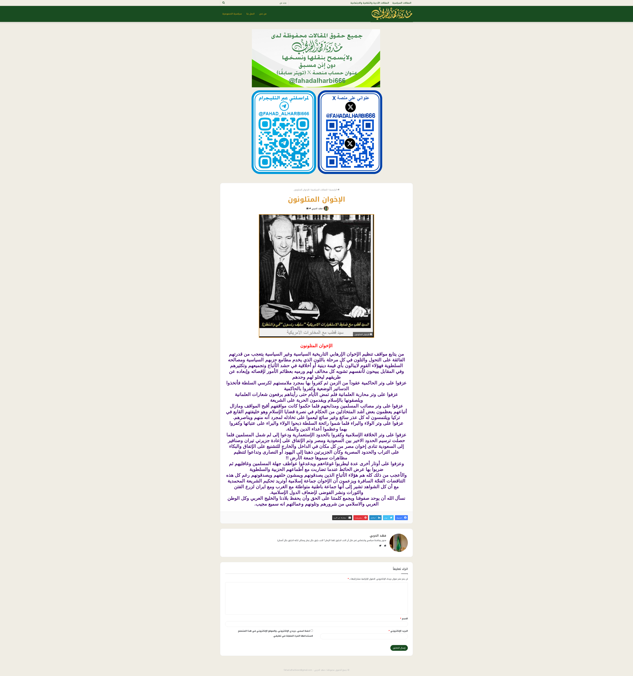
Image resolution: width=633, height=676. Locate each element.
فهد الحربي (317, 208)
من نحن (263, 14)
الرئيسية (333, 190)
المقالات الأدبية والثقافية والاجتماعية (369, 3)
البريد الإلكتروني (398, 631)
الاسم (404, 619)
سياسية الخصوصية (232, 14)
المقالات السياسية (401, 3)
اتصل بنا (250, 14)
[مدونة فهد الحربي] (391, 14)
